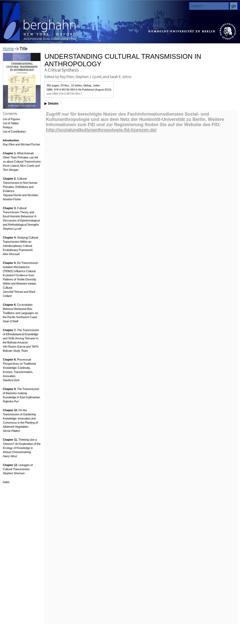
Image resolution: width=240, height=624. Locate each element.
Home (8, 49)
